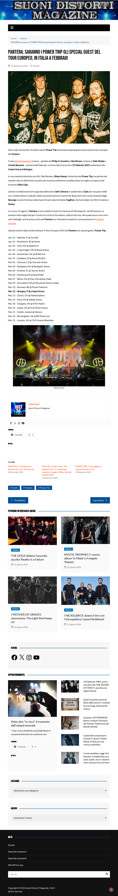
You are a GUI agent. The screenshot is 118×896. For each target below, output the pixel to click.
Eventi (15, 488)
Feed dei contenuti (17, 851)
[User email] (23, 423)
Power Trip (45, 488)
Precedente (19, 500)
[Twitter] (15, 423)
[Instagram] (19, 423)
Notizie (36, 66)
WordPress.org (15, 865)
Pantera (28, 488)
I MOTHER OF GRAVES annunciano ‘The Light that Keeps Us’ (31, 618)
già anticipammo (22, 161)
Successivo (98, 500)
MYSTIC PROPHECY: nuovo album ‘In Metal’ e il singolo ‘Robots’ (82, 558)
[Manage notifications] (111, 889)
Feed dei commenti (17, 858)
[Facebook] (11, 423)
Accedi (11, 845)
